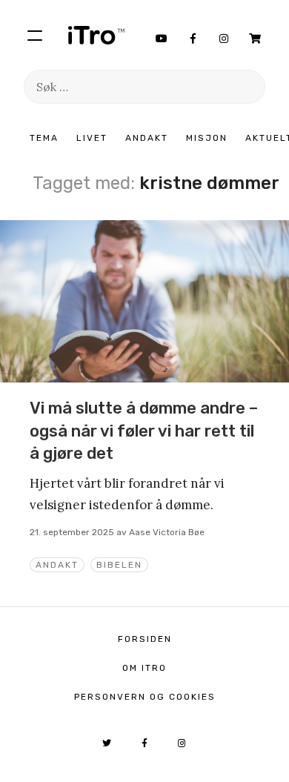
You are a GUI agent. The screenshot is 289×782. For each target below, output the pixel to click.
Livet (91, 138)
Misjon (206, 138)
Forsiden (145, 639)
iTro (96, 35)
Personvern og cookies (145, 697)
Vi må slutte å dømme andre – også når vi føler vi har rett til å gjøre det (144, 430)
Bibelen (119, 565)
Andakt (146, 138)
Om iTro (144, 668)
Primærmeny (35, 35)
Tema (44, 138)
